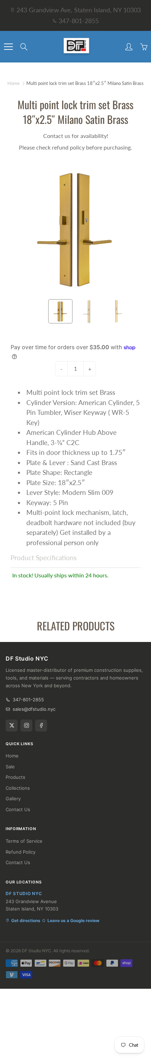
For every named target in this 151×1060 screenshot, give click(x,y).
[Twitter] (12, 725)
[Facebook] (41, 725)
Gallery (13, 798)
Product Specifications (44, 558)
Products (15, 777)
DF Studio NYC (36, 950)
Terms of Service (24, 841)
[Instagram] (26, 725)
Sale (10, 766)
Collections (18, 788)
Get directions (25, 920)
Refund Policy (20, 852)
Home (13, 83)
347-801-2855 (79, 21)
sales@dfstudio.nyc (34, 709)
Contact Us (18, 809)
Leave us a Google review (73, 920)
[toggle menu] (8, 46)
